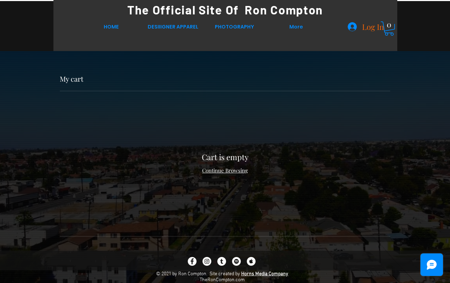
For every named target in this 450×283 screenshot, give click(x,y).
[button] (389, 28)
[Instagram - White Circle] (206, 261)
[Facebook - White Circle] (192, 261)
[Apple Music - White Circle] (251, 261)
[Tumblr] (221, 261)
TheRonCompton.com (222, 280)
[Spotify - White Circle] (236, 261)
